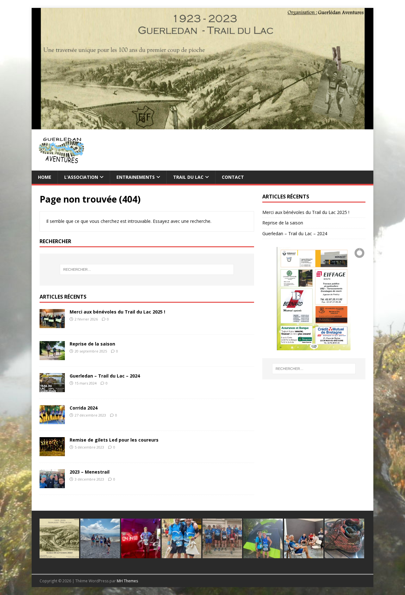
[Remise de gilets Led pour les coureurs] (52, 452)
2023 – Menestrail (89, 472)
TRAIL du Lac (188, 177)
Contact (233, 177)
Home (44, 177)
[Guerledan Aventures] (202, 125)
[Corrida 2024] (52, 420)
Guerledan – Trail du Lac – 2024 (105, 376)
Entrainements (135, 177)
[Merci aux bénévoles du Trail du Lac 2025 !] (52, 324)
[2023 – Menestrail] (52, 485)
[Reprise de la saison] (52, 356)
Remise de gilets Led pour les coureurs (114, 440)
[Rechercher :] (146, 269)
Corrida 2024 (83, 408)
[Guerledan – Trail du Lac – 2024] (52, 388)
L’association (81, 177)
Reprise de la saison (92, 344)
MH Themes (127, 581)
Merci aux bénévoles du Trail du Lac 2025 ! (117, 312)
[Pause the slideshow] (346, 298)
